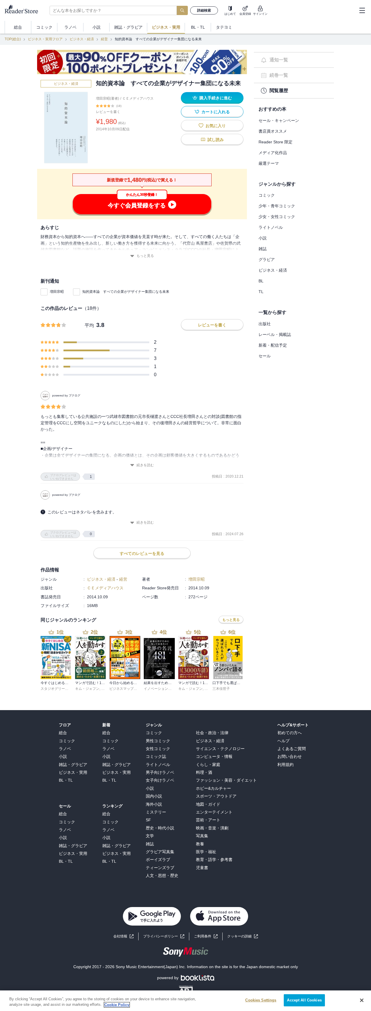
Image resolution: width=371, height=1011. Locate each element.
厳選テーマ (269, 163)
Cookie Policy (116, 1005)
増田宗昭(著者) (107, 98)
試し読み (216, 139)
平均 (89, 325)
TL (261, 291)
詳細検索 (204, 10)
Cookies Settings (260, 1000)
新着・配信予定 (273, 345)
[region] (185, 1000)
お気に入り (215, 125)
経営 (104, 39)
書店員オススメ (273, 131)
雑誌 (263, 248)
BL (261, 281)
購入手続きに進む (215, 98)
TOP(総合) (13, 39)
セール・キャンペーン (279, 120)
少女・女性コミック (277, 216)
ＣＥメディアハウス (138, 98)
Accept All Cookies (304, 1000)
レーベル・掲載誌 (275, 334)
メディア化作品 (273, 152)
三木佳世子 (221, 689)
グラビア (267, 259)
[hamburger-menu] (362, 10)
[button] (243, 936)
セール (265, 356)
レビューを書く (108, 112)
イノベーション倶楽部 (161, 689)
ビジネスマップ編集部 (126, 689)
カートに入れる (215, 111)
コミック (267, 195)
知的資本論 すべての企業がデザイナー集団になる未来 (125, 292)
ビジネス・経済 (82, 39)
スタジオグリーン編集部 (60, 689)
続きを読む (145, 465)
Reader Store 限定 (275, 142)
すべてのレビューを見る (142, 553)
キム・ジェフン (87, 689)
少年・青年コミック (277, 206)
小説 (263, 238)
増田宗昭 (57, 292)
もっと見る (145, 256)
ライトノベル (271, 227)
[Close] (361, 1000)
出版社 (265, 323)
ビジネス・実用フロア (45, 39)
